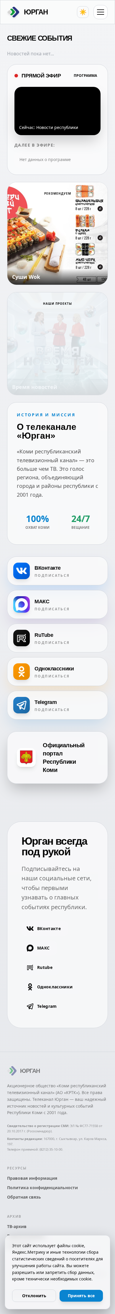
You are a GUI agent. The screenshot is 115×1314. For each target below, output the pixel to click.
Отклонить (34, 1295)
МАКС (43, 948)
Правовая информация (32, 1178)
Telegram (47, 1006)
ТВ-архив (17, 1226)
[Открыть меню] (100, 12)
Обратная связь (24, 1197)
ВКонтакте (49, 928)
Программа (85, 75)
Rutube (44, 967)
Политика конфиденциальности (42, 1187)
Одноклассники (55, 987)
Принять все (81, 1295)
